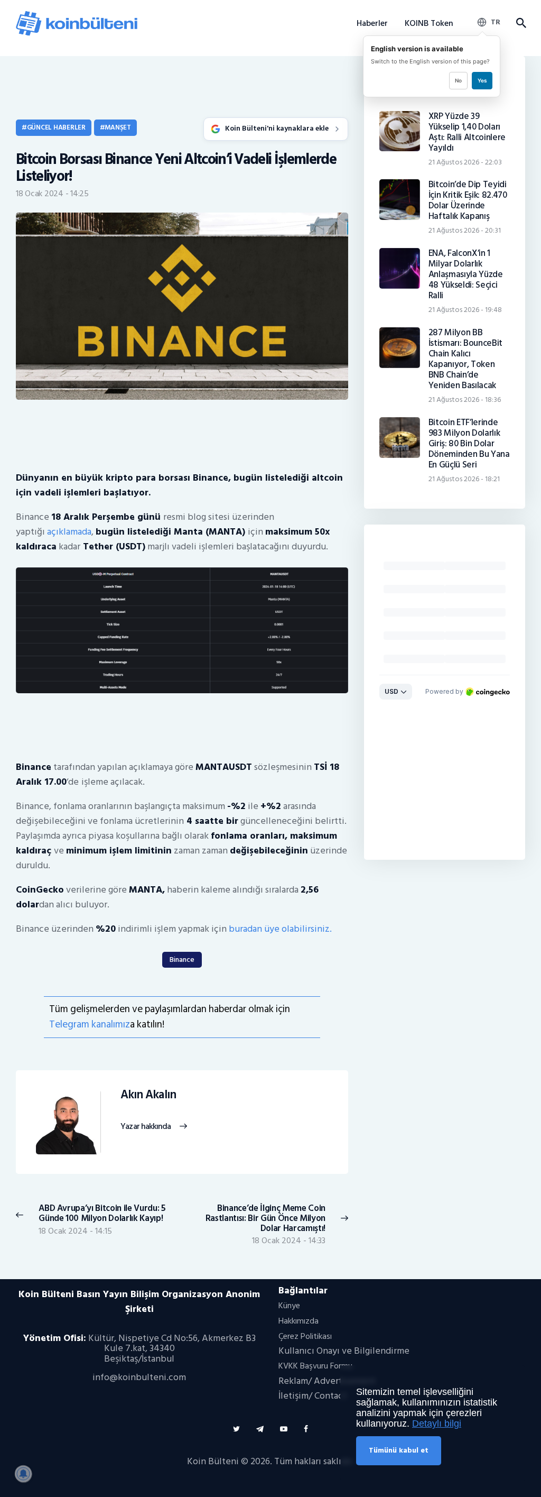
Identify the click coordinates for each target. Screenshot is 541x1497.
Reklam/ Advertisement (327, 1381)
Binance (182, 959)
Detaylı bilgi (436, 1423)
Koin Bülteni (213, 1461)
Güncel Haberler (56, 127)
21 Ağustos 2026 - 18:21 (464, 479)
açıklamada (69, 531)
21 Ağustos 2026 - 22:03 (465, 162)
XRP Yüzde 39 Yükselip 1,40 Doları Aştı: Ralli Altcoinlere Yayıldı (467, 132)
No (458, 80)
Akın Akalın (148, 1095)
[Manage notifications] (23, 1473)
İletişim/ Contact (312, 1395)
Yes (482, 80)
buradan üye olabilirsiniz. (280, 928)
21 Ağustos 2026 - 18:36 (464, 399)
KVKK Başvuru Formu (315, 1366)
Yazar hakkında (145, 1127)
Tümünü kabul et (398, 1450)
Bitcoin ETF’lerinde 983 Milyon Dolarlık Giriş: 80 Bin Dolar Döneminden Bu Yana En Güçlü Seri (469, 443)
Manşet (117, 127)
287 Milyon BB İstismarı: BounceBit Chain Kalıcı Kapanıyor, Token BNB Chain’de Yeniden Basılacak (465, 359)
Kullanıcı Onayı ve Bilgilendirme (343, 1350)
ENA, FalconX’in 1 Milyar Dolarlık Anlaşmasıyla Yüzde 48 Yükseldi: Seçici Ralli (465, 274)
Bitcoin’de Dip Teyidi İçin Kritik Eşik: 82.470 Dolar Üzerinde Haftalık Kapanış (467, 200)
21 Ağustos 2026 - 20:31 (464, 230)
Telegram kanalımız (89, 1024)
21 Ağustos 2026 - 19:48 (465, 310)
